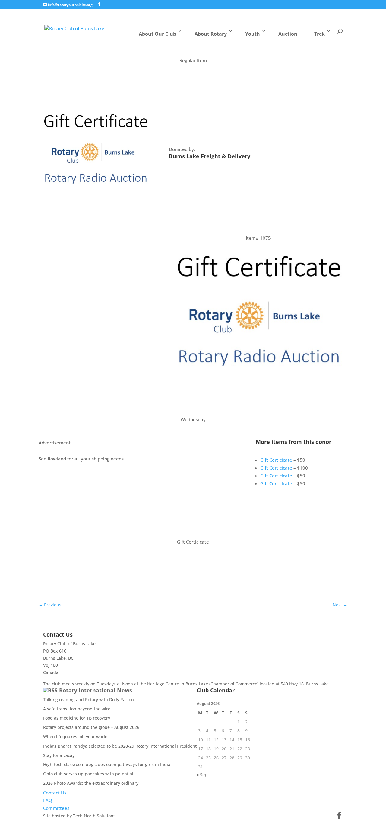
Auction (287, 33)
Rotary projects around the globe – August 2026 (91, 727)
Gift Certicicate (276, 460)
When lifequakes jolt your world (75, 736)
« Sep (202, 775)
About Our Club (157, 33)
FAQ (47, 800)
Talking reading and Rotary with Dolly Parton (88, 699)
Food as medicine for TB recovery (76, 718)
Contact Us (54, 793)
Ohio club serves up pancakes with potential (88, 774)
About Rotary (211, 33)
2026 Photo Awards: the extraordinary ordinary (90, 783)
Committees (56, 808)
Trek (319, 33)
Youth (252, 33)
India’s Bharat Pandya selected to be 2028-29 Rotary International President (120, 746)
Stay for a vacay (58, 755)
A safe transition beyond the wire (76, 709)
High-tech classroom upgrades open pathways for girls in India (106, 764)
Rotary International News (95, 690)
